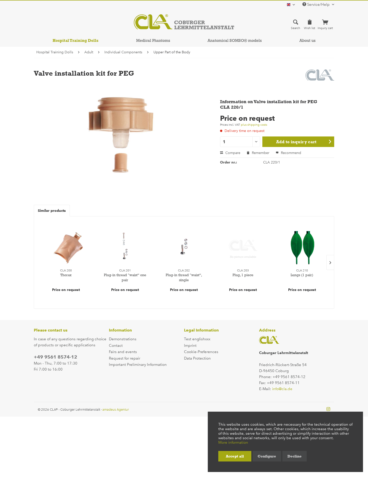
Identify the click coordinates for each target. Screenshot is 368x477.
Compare (232, 153)
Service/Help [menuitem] (318, 4)
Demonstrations (122, 339)
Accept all (235, 456)
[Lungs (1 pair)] (302, 247)
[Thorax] (66, 247)
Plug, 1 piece (243, 275)
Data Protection (197, 358)
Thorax (66, 275)
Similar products (52, 211)
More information (233, 442)
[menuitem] (295, 24)
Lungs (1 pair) (302, 275)
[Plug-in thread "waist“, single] (184, 247)
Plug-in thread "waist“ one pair (125, 277)
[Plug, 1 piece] (243, 247)
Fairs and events (123, 352)
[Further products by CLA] (319, 78)
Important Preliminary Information (138, 364)
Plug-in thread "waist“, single (184, 277)
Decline (294, 456)
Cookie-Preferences (201, 352)
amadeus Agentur (115, 409)
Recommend (290, 153)
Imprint (190, 345)
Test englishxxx (197, 339)
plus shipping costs (254, 124)
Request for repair (124, 358)
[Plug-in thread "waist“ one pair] (125, 247)
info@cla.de (282, 389)
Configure (267, 456)
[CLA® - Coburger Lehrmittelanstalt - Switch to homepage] (184, 21)
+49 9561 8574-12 (55, 357)
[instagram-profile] (328, 409)
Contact (116, 345)
